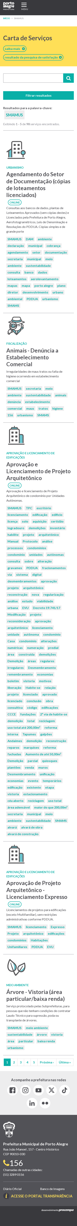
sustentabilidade (38, 265)
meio (49, 259)
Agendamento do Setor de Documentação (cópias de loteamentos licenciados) (38, 184)
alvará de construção (23, 834)
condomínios (36, 548)
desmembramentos (22, 581)
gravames (15, 568)
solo (25, 521)
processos (15, 548)
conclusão (34, 701)
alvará (12, 827)
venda (29, 767)
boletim (13, 681)
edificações (49, 707)
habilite (13, 534)
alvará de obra (31, 827)
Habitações (39, 940)
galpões (46, 734)
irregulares (16, 667)
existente (34, 787)
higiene (57, 408)
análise (47, 541)
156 (10, 415)
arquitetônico (48, 534)
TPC (29, 508)
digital (36, 574)
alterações (49, 641)
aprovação (49, 581)
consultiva (15, 707)
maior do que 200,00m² (51, 807)
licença (13, 521)
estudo (27, 601)
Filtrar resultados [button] (39, 95)
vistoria (29, 681)
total (31, 721)
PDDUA (32, 299)
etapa (49, 787)
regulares (47, 661)
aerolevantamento (44, 279)
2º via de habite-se (53, 714)
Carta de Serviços (27, 38)
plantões (14, 767)
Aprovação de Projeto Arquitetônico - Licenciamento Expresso (36, 890)
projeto (28, 534)
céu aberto (15, 800)
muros (43, 767)
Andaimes (15, 741)
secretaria (15, 259)
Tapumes (29, 734)
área (11, 654)
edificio (57, 514)
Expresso (58, 927)
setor (36, 252)
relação (50, 687)
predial (53, 647)
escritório (44, 508)
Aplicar (68, 78)
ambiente (45, 239)
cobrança (53, 245)
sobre (28, 561)
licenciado (30, 694)
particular (26, 1041)
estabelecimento (37, 402)
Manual (13, 541)
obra (49, 701)
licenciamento (18, 514)
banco (29, 272)
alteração (45, 561)
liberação (14, 687)
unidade (13, 634)
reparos (13, 747)
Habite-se (33, 687)
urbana (13, 608)
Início (6, 18)
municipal (35, 245)
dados (42, 272)
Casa (11, 641)
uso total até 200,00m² (24, 727)
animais (60, 395)
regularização (53, 594)
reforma (51, 727)
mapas (12, 285)
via (10, 574)
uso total (54, 800)
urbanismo (50, 299)
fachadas (14, 754)
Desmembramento (42, 667)
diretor (13, 292)
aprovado (49, 694)
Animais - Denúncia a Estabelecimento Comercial (32, 357)
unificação (47, 774)
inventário (57, 528)
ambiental (15, 299)
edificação (39, 514)
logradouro (16, 528)
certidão (57, 521)
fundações (28, 714)
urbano (58, 292)
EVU (25, 608)
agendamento (18, 252)
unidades (36, 554)
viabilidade (45, 601)
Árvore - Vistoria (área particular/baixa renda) (35, 995)
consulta (14, 272)
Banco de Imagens (52, 1189)
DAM (29, 239)
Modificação (17, 614)
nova (35, 594)
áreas (32, 661)
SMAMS (13, 305)
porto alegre (43, 285)
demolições (37, 528)
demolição (15, 721)
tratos (43, 408)
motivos (45, 681)
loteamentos (17, 279)
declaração (16, 245)
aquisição (40, 521)
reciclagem (47, 721)
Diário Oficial (12, 1189)
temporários (52, 781)
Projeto (13, 933)
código (32, 707)
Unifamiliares (17, 947)
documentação (56, 252)
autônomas (55, 554)
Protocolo (30, 541)
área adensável (19, 807)
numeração (35, 647)
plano (61, 285)
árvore (42, 1034)
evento (33, 781)
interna (13, 734)
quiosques (49, 761)
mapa (26, 285)
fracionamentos (54, 568)
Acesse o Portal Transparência (41, 1196)
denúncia (14, 402)
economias (45, 674)
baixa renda (46, 1041)
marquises (31, 747)
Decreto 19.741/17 (46, 608)
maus (30, 408)
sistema (22, 574)
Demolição (15, 661)
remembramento (20, 674)
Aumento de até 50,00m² (43, 754)
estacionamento (35, 794)
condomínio (16, 554)
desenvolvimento (35, 292)
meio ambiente (37, 1028)
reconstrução (17, 594)
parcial (33, 761)
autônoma (31, 634)
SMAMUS (15, 239)
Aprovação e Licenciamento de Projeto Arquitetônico (38, 471)
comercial (15, 408)
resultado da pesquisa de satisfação (32, 57)
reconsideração (19, 621)
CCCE (12, 714)
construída (27, 654)
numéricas (15, 647)
